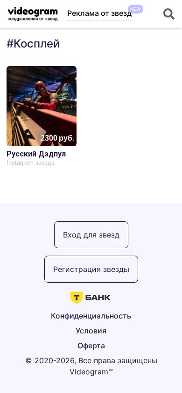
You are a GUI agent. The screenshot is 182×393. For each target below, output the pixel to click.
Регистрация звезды (91, 269)
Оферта (91, 345)
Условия (91, 330)
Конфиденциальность (91, 315)
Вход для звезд (91, 234)
